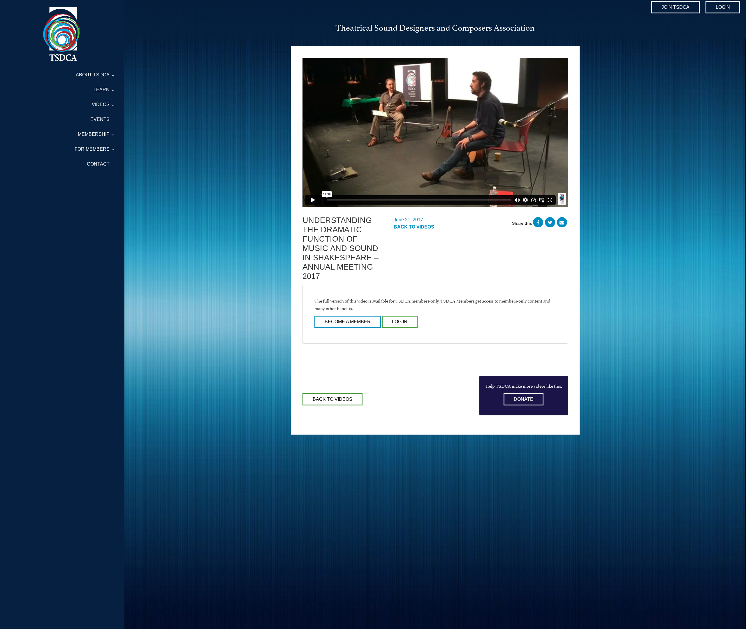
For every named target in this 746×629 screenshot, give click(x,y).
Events (100, 119)
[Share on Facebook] (538, 223)
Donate (523, 399)
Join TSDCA (675, 7)
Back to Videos (414, 226)
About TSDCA (93, 74)
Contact (98, 163)
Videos (101, 104)
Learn (102, 89)
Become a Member (348, 321)
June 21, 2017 (408, 219)
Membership (94, 134)
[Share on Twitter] (550, 223)
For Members (92, 149)
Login (723, 7)
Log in (399, 321)
